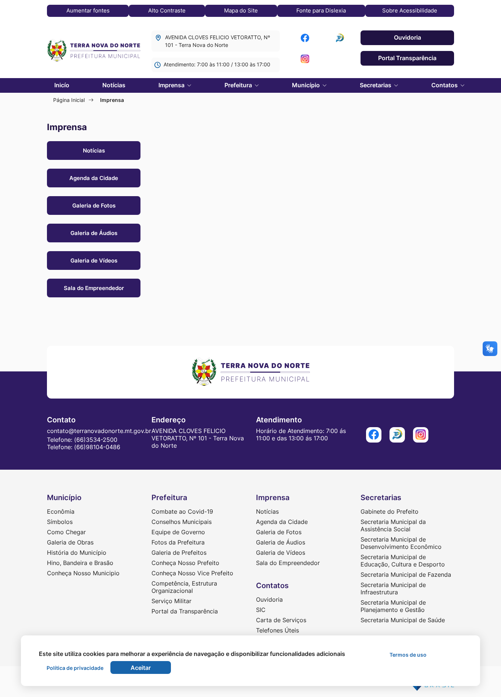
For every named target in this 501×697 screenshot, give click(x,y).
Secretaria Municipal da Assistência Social (393, 525)
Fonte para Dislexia (321, 10)
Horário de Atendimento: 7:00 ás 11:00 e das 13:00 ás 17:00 (301, 434)
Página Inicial (69, 100)
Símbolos (60, 521)
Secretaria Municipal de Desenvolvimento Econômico (401, 543)
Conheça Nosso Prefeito (185, 562)
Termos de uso (408, 655)
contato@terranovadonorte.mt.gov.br (99, 430)
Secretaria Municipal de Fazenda (406, 574)
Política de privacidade (75, 668)
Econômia (60, 511)
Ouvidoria (407, 37)
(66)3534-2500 (95, 439)
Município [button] (306, 85)
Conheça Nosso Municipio (83, 573)
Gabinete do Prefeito (389, 511)
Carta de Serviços (281, 620)
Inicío (61, 85)
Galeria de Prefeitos (178, 552)
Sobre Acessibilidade (409, 10)
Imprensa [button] (172, 85)
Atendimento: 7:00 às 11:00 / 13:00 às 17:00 (217, 64)
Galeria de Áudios (93, 233)
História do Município (76, 552)
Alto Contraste (167, 10)
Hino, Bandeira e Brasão (80, 562)
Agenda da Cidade (93, 178)
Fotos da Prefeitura (178, 542)
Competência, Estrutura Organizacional (184, 587)
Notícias (113, 85)
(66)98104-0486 (97, 447)
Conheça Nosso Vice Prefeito (192, 573)
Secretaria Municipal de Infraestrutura (393, 588)
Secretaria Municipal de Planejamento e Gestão (393, 606)
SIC (261, 609)
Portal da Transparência (184, 611)
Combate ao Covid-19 (182, 511)
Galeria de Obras (70, 542)
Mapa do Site (241, 10)
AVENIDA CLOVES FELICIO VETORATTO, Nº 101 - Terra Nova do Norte (217, 41)
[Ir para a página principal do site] (93, 50)
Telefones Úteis (277, 630)
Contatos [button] (445, 85)
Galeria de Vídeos (93, 260)
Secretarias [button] (376, 85)
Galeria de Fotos (94, 205)
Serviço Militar (171, 601)
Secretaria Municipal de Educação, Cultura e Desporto (403, 560)
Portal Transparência (407, 58)
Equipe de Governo (178, 532)
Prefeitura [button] (238, 85)
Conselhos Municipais (181, 521)
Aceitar (141, 667)
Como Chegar (66, 532)
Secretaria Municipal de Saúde (403, 620)
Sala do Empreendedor (94, 288)
